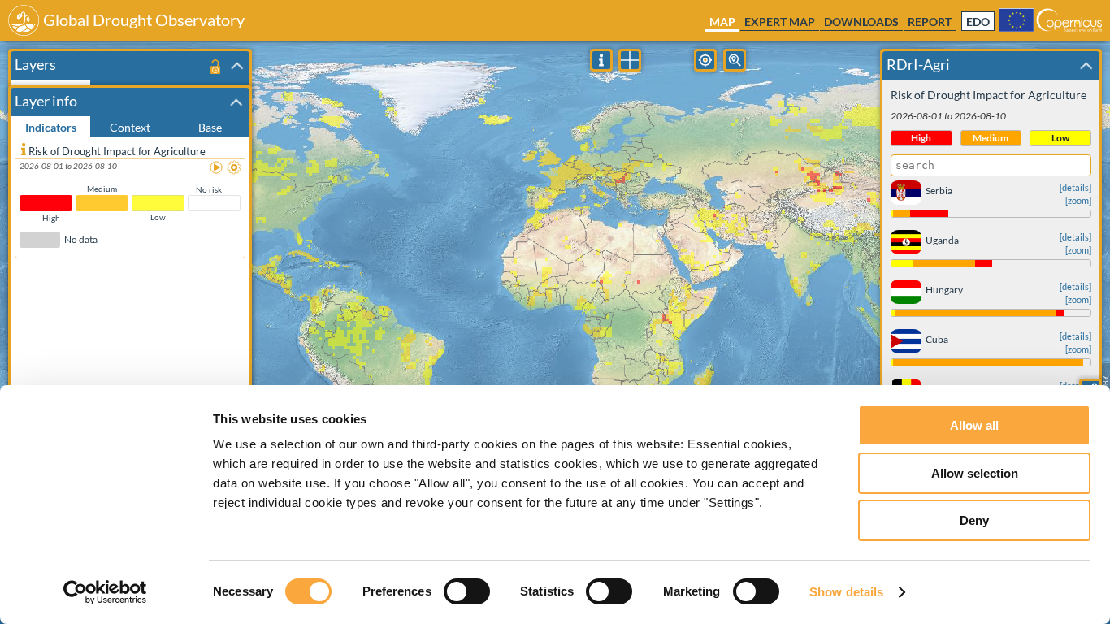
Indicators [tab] (50, 127)
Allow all (974, 425)
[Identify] (601, 60)
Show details (846, 592)
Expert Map (779, 21)
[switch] (467, 591)
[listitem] (130, 204)
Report (930, 21)
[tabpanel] (130, 368)
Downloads (861, 21)
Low (158, 217)
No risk (209, 189)
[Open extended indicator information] (24, 149)
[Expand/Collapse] (237, 66)
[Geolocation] (705, 60)
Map (722, 21)
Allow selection (974, 473)
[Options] (235, 168)
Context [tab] (130, 127)
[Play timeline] (217, 168)
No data (81, 240)
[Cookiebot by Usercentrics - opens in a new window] (105, 592)
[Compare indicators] (630, 60)
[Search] (735, 60)
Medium (102, 188)
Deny (974, 520)
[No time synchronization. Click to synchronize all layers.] (215, 66)
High (51, 218)
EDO (978, 22)
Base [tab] (210, 127)
